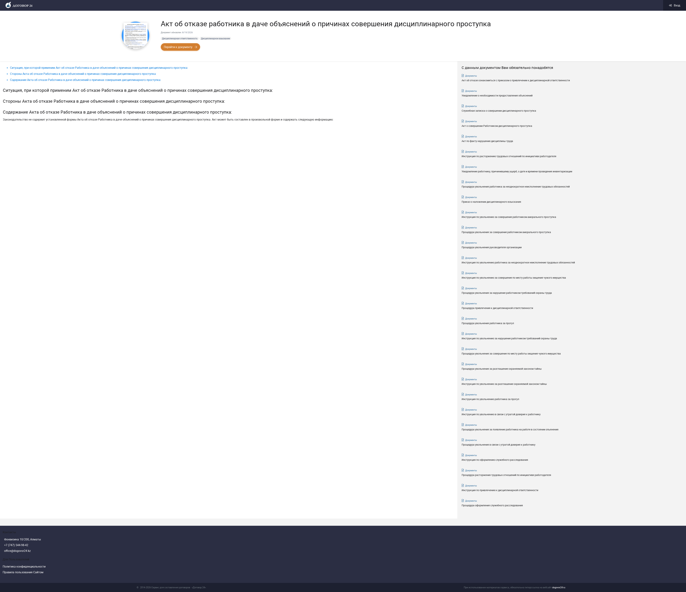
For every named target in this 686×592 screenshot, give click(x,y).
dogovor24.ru (558, 587)
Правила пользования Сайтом (23, 572)
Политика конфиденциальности (24, 566)
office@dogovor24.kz (17, 551)
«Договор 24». (199, 587)
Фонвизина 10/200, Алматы (22, 539)
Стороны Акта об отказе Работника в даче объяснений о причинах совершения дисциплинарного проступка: (83, 74)
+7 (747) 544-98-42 (16, 545)
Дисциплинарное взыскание (215, 38)
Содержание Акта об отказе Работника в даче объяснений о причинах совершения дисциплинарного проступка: (85, 80)
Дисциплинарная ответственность (180, 38)
